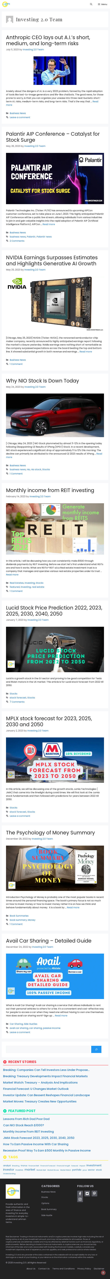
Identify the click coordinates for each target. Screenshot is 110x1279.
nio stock (36, 469)
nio (28, 469)
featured (15, 587)
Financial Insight (63, 1166)
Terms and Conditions (63, 1268)
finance (24, 1166)
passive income (51, 1028)
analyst (7, 1165)
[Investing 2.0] (6, 4)
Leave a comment (20, 117)
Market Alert (41, 1170)
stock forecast (18, 697)
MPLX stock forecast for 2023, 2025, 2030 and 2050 (49, 721)
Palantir (31, 236)
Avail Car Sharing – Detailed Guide (49, 940)
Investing (30, 583)
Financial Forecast (47, 1166)
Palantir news (44, 236)
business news (18, 236)
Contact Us (44, 1268)
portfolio (76, 1169)
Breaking (15, 1166)
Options (45, 1203)
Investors (19, 1170)
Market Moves (53, 1170)
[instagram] (80, 1199)
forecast (74, 1166)
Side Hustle (46, 1215)
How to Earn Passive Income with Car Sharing (35, 1144)
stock (99, 1169)
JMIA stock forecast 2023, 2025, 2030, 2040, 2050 (38, 1138)
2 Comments (17, 241)
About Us (30, 1268)
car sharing (35, 1028)
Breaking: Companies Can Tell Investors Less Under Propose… (46, 1070)
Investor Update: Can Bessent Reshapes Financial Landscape (46, 1095)
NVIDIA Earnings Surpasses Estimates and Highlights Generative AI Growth (52, 260)
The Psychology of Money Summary (50, 832)
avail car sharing (19, 1028)
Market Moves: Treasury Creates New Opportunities (39, 1101)
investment (94, 1165)
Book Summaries (19, 915)
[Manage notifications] (103, 1272)
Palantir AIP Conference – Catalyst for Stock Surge (53, 136)
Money (31, 920)
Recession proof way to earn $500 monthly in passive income (47, 1150)
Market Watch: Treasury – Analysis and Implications (40, 1082)
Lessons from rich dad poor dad (26, 1119)
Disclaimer (99, 1268)
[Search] (96, 1049)
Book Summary (49, 1209)
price (85, 1170)
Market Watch (65, 1170)
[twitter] (87, 1193)
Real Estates (17, 583)
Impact (82, 1166)
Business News (18, 113)
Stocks (46, 469)
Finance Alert (34, 1166)
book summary (18, 920)
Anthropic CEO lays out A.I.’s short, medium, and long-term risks (48, 40)
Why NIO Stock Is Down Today (42, 380)
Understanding (9, 1173)
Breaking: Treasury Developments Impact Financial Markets (45, 1076)
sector (91, 1169)
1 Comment (16, 364)
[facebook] (80, 1193)
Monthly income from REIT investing (50, 490)
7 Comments (17, 701)
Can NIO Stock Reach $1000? (23, 1125)
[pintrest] (94, 1193)
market (29, 1170)
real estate (38, 587)
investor (8, 1170)
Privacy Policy (84, 1268)
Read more (49, 224)
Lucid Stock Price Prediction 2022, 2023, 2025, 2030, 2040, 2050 (54, 610)
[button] (91, 4)
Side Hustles (30, 1024)
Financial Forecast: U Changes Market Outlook (36, 1089)
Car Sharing (16, 1024)
